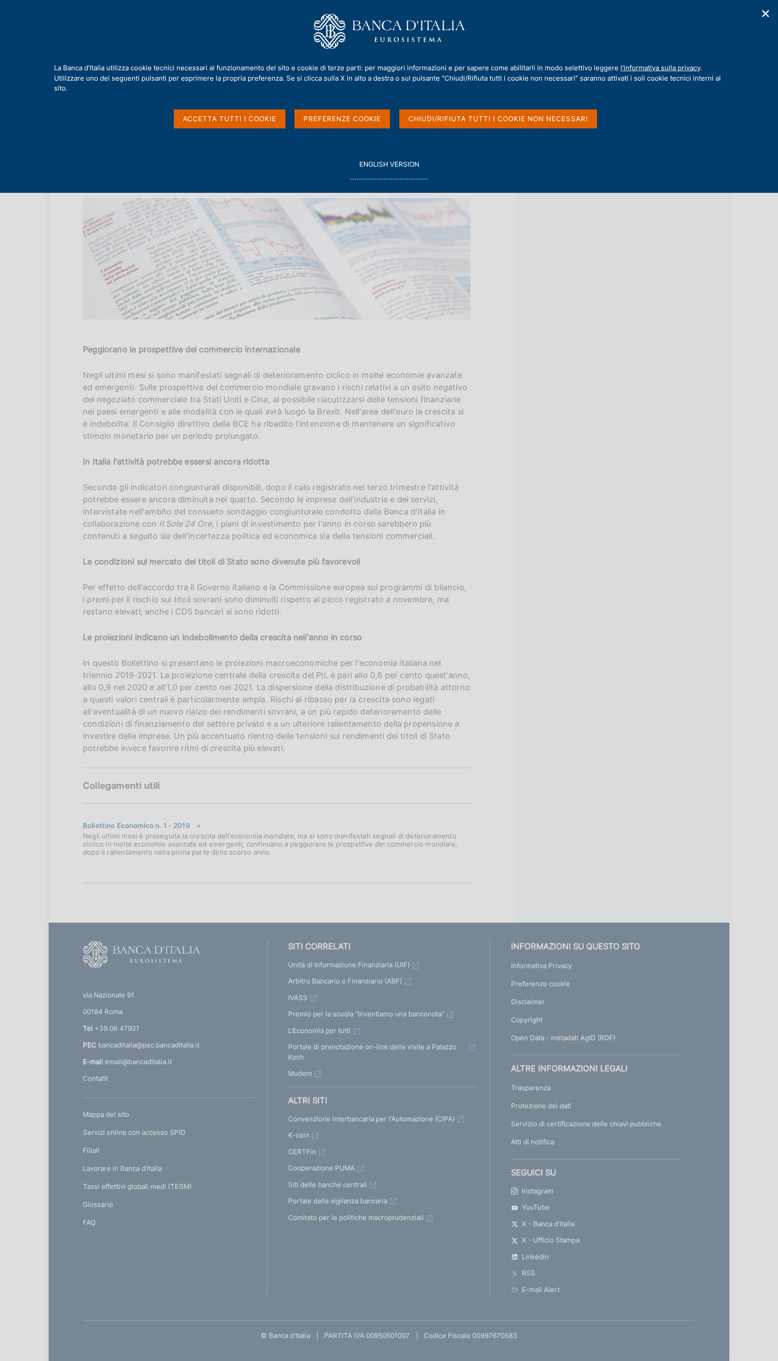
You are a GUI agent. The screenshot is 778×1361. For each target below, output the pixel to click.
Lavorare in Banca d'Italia (122, 1168)
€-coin (298, 1135)
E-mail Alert (541, 1289)
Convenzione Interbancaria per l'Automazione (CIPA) (371, 1119)
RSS (528, 1273)
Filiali (91, 1150)
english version (389, 169)
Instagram (537, 1191)
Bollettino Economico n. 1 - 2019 (136, 825)
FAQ (89, 1222)
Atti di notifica (532, 1142)
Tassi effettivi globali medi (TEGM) (137, 1186)
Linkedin (535, 1256)
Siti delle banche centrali (327, 1184)
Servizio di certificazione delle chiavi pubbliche (586, 1124)
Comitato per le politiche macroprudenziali (356, 1217)
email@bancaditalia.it (138, 1061)
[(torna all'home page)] (141, 956)
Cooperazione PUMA (321, 1168)
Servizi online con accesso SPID (134, 1132)
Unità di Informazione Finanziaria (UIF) (349, 964)
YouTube (536, 1207)
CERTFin (302, 1151)
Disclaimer (528, 1001)
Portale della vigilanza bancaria (337, 1201)
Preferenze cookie (540, 983)
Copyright (527, 1019)
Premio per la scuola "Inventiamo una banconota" (366, 1014)
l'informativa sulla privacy (660, 68)
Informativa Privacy (541, 965)
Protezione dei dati (541, 1106)
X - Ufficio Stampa (550, 1240)
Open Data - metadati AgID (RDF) (563, 1037)
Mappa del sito (106, 1114)
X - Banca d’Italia (548, 1224)
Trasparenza (531, 1087)
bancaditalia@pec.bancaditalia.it (148, 1045)
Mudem (300, 1073)
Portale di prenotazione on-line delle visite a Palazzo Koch (372, 1051)
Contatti (95, 1078)
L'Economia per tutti (319, 1030)
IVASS (298, 997)
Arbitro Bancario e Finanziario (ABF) (345, 981)
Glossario (98, 1204)
